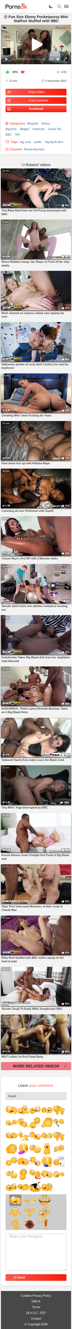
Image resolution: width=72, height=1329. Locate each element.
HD (17, 134)
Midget (24, 129)
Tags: (14, 142)
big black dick (54, 142)
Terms (36, 1307)
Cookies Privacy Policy (36, 1295)
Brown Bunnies (34, 149)
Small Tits (54, 129)
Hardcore (38, 129)
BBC (9, 134)
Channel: (16, 149)
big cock (25, 142)
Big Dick (11, 129)
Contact (36, 1318)
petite (38, 142)
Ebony (46, 123)
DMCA (36, 1301)
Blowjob (32, 123)
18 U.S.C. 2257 (36, 1312)
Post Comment (38, 100)
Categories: (18, 123)
